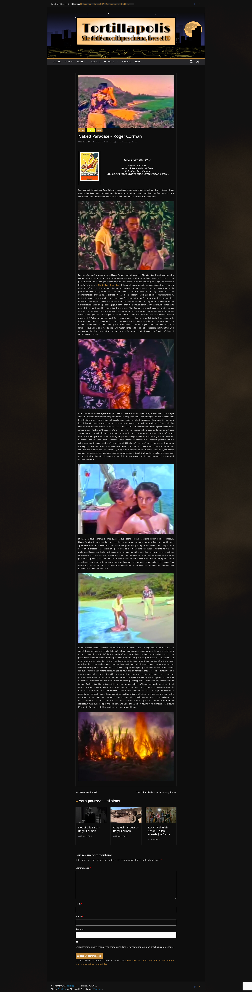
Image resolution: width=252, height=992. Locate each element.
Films (67, 61)
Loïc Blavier (99, 142)
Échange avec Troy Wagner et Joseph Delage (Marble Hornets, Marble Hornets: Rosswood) (103, 5)
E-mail (79, 916)
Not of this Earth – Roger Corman (89, 829)
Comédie (91, 130)
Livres (80, 61)
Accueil (57, 61)
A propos (126, 61)
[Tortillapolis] (126, 14)
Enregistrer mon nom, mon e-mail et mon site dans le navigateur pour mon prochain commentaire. (125, 946)
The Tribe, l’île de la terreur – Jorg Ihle (154, 792)
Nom (79, 903)
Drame (99, 130)
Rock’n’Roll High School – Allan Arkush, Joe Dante (159, 831)
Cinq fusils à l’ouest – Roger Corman (126, 829)
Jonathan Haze (120, 142)
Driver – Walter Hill (88, 792)
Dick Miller (110, 142)
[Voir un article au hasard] (198, 62)
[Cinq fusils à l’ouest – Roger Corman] (126, 808)
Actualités (109, 61)
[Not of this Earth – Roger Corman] (91, 808)
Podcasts (95, 61)
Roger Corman (132, 142)
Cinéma (81, 130)
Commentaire (83, 867)
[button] (71, 62)
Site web (80, 929)
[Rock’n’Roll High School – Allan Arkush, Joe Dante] (160, 808)
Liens (137, 61)
